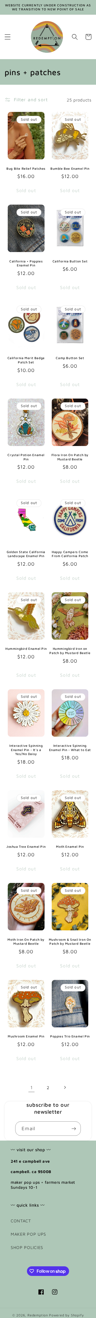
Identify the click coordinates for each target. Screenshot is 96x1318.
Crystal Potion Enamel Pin (26, 457)
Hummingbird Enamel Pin (26, 649)
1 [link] (31, 1087)
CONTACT (21, 1220)
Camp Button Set (70, 358)
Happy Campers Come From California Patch (70, 554)
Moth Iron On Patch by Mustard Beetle (26, 942)
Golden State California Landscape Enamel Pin (26, 554)
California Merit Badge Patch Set (26, 360)
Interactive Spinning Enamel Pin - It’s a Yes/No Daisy (26, 750)
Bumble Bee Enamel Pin (70, 169)
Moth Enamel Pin (70, 847)
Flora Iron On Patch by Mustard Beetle (70, 457)
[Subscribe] (74, 1128)
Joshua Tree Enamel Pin (26, 847)
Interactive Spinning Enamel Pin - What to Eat (70, 748)
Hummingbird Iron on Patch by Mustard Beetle (69, 651)
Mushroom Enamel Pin (26, 1036)
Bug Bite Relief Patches (26, 169)
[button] (7, 37)
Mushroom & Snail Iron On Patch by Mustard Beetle (70, 942)
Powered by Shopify (66, 1315)
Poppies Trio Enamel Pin (70, 1036)
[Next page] (64, 1087)
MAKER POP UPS (28, 1233)
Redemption (37, 1315)
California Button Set (70, 261)
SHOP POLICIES (27, 1247)
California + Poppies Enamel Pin (26, 263)
